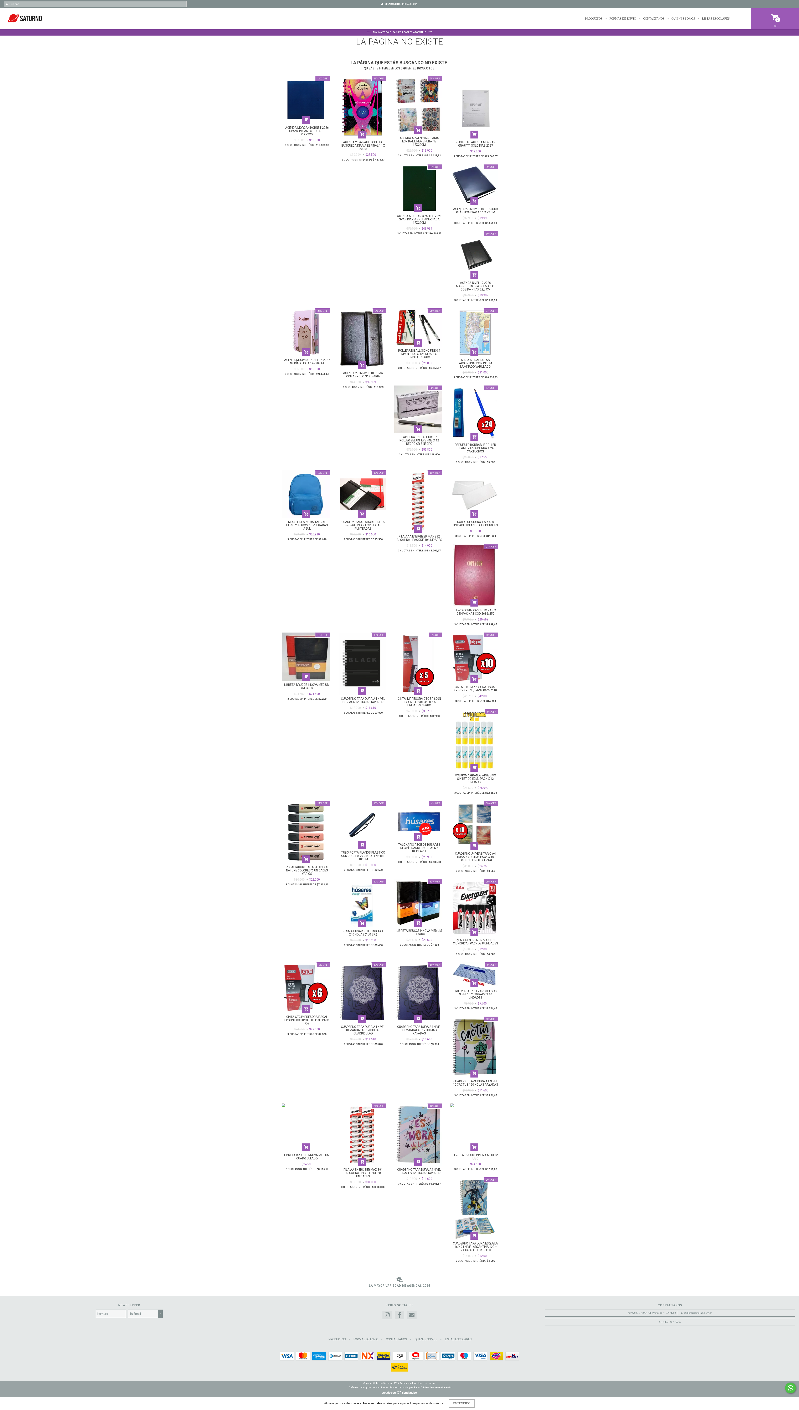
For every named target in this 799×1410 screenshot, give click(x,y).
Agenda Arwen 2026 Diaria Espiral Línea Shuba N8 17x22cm (419, 141)
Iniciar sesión (410, 4)
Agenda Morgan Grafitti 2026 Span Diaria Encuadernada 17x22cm (419, 219)
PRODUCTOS (593, 18)
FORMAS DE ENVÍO (622, 18)
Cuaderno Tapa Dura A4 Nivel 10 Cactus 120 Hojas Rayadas (475, 1083)
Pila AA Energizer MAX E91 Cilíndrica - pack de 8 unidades (475, 941)
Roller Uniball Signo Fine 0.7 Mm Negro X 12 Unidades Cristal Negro (419, 354)
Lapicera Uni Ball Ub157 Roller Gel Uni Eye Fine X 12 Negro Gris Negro (419, 440)
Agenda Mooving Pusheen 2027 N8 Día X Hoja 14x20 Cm (307, 361)
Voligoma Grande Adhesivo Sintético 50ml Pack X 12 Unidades (475, 779)
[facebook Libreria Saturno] (399, 1315)
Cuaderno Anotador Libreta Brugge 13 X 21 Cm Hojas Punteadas (363, 525)
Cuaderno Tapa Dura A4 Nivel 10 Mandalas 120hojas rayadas (419, 1030)
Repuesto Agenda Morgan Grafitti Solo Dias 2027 (475, 144)
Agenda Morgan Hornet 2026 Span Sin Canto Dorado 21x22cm (307, 131)
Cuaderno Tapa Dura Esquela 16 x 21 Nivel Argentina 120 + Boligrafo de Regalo (475, 1247)
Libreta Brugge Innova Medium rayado (419, 932)
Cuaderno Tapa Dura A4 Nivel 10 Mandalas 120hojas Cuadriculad (363, 1030)
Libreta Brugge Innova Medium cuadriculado (307, 1156)
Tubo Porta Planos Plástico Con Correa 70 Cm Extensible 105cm (363, 856)
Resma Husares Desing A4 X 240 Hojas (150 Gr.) (363, 932)
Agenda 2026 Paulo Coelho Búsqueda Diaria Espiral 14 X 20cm (363, 146)
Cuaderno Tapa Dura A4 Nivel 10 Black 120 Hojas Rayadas (363, 700)
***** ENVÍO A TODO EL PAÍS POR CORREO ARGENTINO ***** (399, 32)
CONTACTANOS (653, 18)
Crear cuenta (393, 4)
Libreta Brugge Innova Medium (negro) (307, 686)
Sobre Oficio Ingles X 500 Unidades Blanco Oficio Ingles (475, 523)
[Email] (412, 1315)
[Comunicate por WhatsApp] (790, 1388)
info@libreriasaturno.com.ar (696, 1313)
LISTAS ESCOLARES (715, 18)
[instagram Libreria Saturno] (387, 1315)
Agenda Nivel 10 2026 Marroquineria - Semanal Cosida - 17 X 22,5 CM (475, 286)
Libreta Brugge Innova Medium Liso (475, 1156)
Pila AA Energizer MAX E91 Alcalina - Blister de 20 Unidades (363, 1173)
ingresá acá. (413, 1387)
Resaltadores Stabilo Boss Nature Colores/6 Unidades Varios (307, 870)
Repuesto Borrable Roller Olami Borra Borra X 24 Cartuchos (475, 448)
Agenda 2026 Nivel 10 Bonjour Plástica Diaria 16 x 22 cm (475, 210)
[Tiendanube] (399, 1394)
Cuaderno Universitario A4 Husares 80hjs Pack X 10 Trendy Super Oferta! (475, 857)
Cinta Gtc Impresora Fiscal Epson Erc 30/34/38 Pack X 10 (475, 688)
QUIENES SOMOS (683, 18)
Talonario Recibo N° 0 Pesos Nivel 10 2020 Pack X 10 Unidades (475, 994)
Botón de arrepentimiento (436, 1387)
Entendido (461, 1403)
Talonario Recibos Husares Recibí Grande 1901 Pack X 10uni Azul (419, 848)
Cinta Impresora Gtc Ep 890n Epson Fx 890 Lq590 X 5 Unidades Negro (419, 702)
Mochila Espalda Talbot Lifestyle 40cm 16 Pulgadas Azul (307, 525)
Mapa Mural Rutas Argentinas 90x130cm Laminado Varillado (475, 363)
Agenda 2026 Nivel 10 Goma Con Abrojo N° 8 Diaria (363, 374)
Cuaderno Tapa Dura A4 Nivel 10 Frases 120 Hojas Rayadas (419, 1171)
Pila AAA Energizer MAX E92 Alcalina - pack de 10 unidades (419, 538)
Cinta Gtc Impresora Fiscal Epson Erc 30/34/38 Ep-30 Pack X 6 (306, 1020)
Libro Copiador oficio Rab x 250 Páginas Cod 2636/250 (475, 612)
